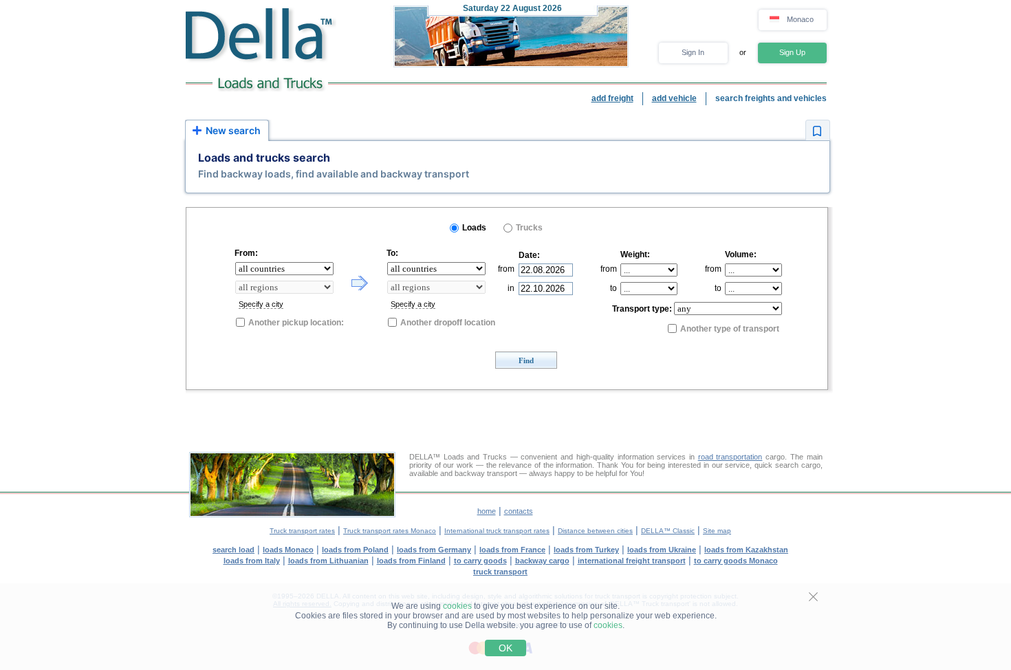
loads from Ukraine (661, 549)
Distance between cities (595, 530)
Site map (717, 530)
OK (505, 647)
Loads (474, 228)
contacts (518, 511)
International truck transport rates (497, 530)
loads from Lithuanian (328, 560)
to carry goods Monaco (736, 560)
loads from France (512, 549)
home (486, 511)
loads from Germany (434, 549)
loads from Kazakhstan (746, 549)
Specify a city (261, 304)
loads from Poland (355, 549)
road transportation (730, 457)
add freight (612, 98)
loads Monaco (288, 549)
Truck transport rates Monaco (389, 530)
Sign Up (792, 52)
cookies (457, 606)
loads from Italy (252, 560)
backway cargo (542, 560)
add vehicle (674, 98)
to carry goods (480, 560)
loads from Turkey (586, 549)
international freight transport (632, 560)
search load (233, 549)
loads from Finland (411, 560)
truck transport (500, 572)
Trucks (529, 228)
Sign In (693, 52)
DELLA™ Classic (668, 530)
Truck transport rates (302, 530)
